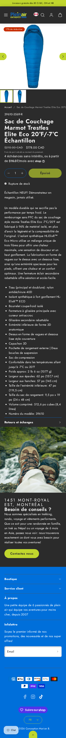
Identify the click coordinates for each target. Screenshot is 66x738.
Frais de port (10, 152)
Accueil (8, 107)
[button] (5, 15)
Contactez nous (21, 553)
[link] (51, 15)
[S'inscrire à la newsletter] (58, 651)
